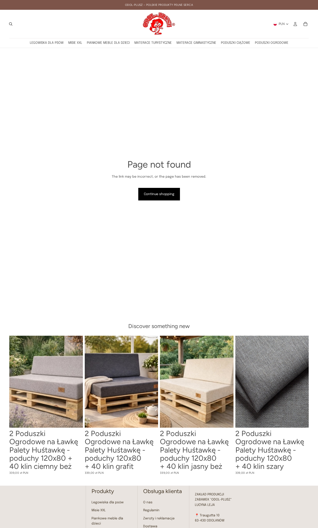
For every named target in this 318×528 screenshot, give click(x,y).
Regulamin (151, 510)
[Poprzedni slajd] (16, 382)
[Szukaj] (11, 24)
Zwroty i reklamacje (159, 518)
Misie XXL (98, 510)
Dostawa (150, 526)
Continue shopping (159, 194)
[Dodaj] (75, 420)
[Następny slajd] (76, 382)
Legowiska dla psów (107, 502)
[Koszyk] (305, 24)
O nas (147, 502)
